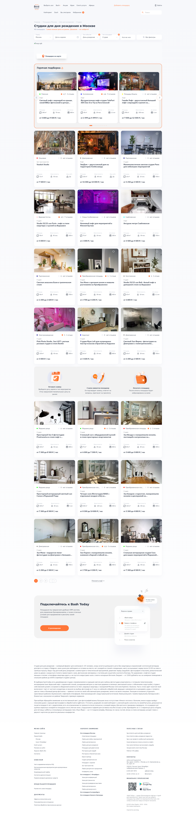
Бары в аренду (86, 757)
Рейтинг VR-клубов (133, 751)
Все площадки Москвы (87, 733)
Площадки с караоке (88, 763)
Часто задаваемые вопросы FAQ (44, 764)
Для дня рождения (66, 22)
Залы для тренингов (88, 780)
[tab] (90, 125)
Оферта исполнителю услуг (42, 799)
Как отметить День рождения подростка (139, 736)
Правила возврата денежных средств (46, 778)
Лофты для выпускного (89, 789)
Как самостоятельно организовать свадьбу (140, 745)
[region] (98, 97)
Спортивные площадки (89, 736)
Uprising (136, 810)
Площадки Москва (50, 22)
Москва (38, 739)
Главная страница (39, 733)
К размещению (54, 628)
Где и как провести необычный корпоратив (140, 739)
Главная (37, 22)
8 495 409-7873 (132, 771)
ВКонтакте (148, 774)
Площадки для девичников (90, 748)
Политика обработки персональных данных (47, 805)
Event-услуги (38, 745)
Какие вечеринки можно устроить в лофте (140, 742)
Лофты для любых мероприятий (92, 739)
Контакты (37, 754)
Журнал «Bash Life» (40, 751)
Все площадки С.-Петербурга (89, 774)
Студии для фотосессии (89, 760)
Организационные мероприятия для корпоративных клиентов (50, 768)
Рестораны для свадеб (89, 751)
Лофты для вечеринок (89, 742)
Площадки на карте (53, 56)
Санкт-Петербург (41, 742)
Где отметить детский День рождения (138, 733)
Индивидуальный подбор (42, 772)
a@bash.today (149, 771)
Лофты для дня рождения (90, 745)
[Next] (159, 97)
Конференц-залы (87, 771)
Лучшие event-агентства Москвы (137, 748)
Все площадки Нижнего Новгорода (91, 795)
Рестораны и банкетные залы (91, 754)
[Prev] (36, 97)
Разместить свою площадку (42, 788)
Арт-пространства (87, 765)
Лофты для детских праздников (92, 768)
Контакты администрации (42, 775)
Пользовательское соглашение (43, 802)
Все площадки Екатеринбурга (90, 792)
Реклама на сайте (39, 748)
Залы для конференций (89, 777)
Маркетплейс (38, 736)
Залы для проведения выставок (92, 783)
